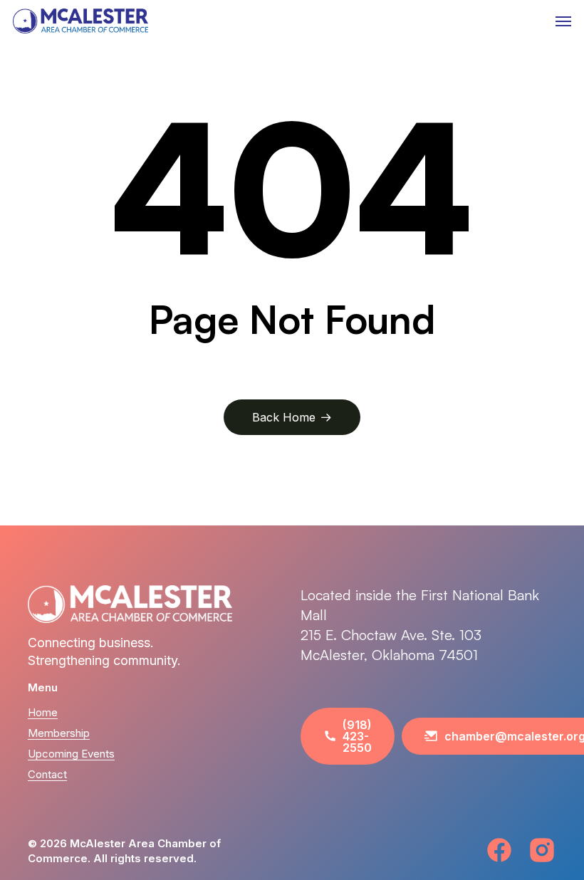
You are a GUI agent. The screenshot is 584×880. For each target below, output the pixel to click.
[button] (563, 21)
